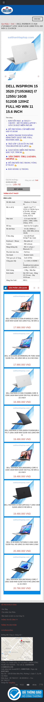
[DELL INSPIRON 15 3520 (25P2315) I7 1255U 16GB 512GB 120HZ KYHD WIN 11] (22, 492)
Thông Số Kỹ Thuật (11, 193)
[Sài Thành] (7, 10)
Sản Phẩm (5, 24)
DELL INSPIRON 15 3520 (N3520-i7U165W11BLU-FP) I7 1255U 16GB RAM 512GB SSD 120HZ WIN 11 (22, 433)
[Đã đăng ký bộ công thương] (25, 693)
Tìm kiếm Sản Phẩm (8, 612)
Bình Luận (7, 198)
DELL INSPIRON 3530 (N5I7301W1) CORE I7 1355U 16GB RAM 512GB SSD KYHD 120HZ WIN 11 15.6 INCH (22, 582)
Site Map (5, 609)
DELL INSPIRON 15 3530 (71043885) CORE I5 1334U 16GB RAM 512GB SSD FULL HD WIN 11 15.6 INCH (22, 395)
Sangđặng (12, 682)
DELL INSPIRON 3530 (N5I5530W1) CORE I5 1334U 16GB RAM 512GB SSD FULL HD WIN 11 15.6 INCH (22, 470)
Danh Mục (37, 19)
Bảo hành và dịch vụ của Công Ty (13, 616)
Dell (13, 24)
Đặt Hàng (18, 189)
